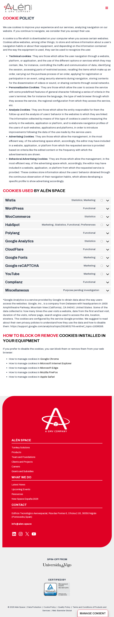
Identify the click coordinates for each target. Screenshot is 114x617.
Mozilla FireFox (49, 372)
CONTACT (19, 504)
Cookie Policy (49, 607)
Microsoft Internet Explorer (56, 363)
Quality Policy (64, 607)
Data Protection (34, 607)
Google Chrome (49, 359)
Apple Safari (47, 376)
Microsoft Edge (49, 367)
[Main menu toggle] (107, 8)
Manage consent (93, 613)
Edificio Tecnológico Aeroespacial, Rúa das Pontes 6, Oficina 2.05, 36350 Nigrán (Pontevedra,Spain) (54, 515)
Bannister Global (64, 611)
